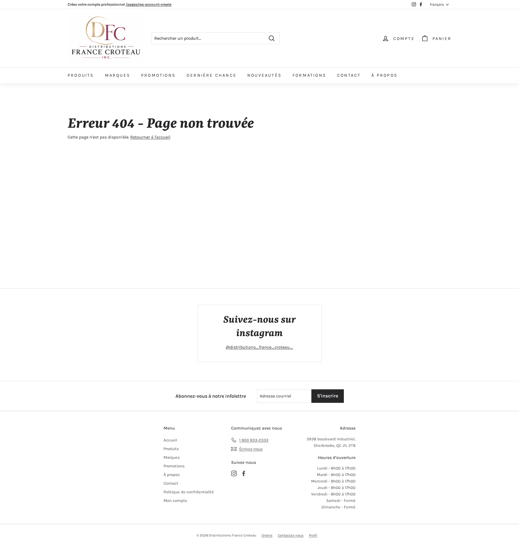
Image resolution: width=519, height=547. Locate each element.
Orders (267, 535)
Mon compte (175, 500)
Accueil (170, 440)
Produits (81, 75)
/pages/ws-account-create (148, 4)
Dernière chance (212, 75)
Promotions (158, 75)
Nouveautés (264, 75)
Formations (309, 75)
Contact (349, 75)
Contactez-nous (291, 535)
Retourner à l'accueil (150, 137)
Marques (117, 75)
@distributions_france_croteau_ (259, 347)
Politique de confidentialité (189, 491)
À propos (384, 75)
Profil (313, 535)
